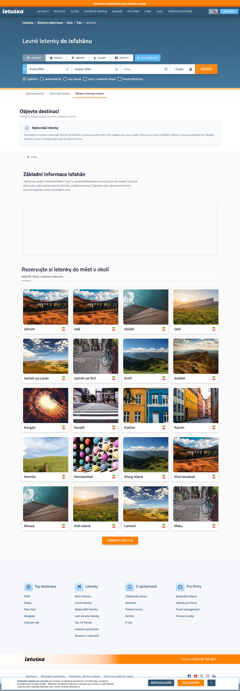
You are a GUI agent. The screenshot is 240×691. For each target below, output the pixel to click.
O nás (128, 622)
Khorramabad (184, 476)
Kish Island (82, 526)
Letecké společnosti (87, 629)
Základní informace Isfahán (89, 93)
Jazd (177, 329)
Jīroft (128, 378)
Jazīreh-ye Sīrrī (85, 378)
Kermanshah (83, 476)
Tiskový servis (133, 609)
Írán (79, 22)
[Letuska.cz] (13, 11)
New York (30, 609)
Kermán (30, 476)
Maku (178, 526)
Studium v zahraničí (87, 636)
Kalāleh (179, 378)
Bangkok (29, 616)
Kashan (129, 427)
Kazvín (179, 427)
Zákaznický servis (136, 596)
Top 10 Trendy (83, 622)
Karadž (79, 427)
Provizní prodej (185, 616)
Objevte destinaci (35, 93)
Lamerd (130, 526)
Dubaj (27, 603)
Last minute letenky (87, 616)
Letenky (27, 22)
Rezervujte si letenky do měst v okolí (65, 269)
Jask (77, 329)
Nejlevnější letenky (60, 93)
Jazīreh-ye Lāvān (36, 378)
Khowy (29, 526)
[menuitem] (42, 11)
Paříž (27, 596)
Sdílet (34, 157)
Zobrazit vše (31, 622)
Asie (70, 22)
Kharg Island (133, 476)
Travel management (188, 609)
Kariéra (129, 616)
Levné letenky (83, 603)
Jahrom (29, 329)
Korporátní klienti (186, 596)
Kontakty (130, 603)
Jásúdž (129, 329)
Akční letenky (83, 596)
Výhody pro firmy (186, 603)
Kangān (29, 427)
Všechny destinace (50, 22)
